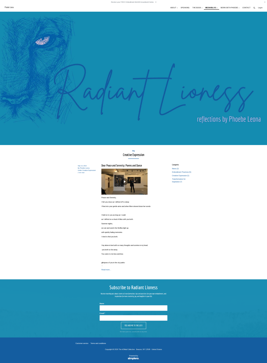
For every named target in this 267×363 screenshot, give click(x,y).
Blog (133, 151)
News (175, 169)
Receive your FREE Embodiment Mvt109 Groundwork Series (132, 2)
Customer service (82, 343)
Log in (260, 8)
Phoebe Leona (9, 7)
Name (102, 303)
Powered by (107, 357)
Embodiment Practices (181, 172)
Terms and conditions (98, 343)
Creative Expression (89, 170)
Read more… (106, 270)
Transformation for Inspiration (179, 180)
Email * (102, 313)
